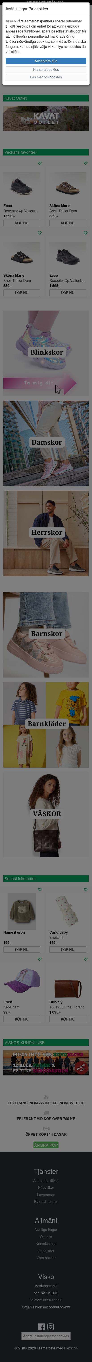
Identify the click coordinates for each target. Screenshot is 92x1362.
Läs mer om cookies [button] (46, 77)
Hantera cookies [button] (46, 69)
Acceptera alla (46, 60)
